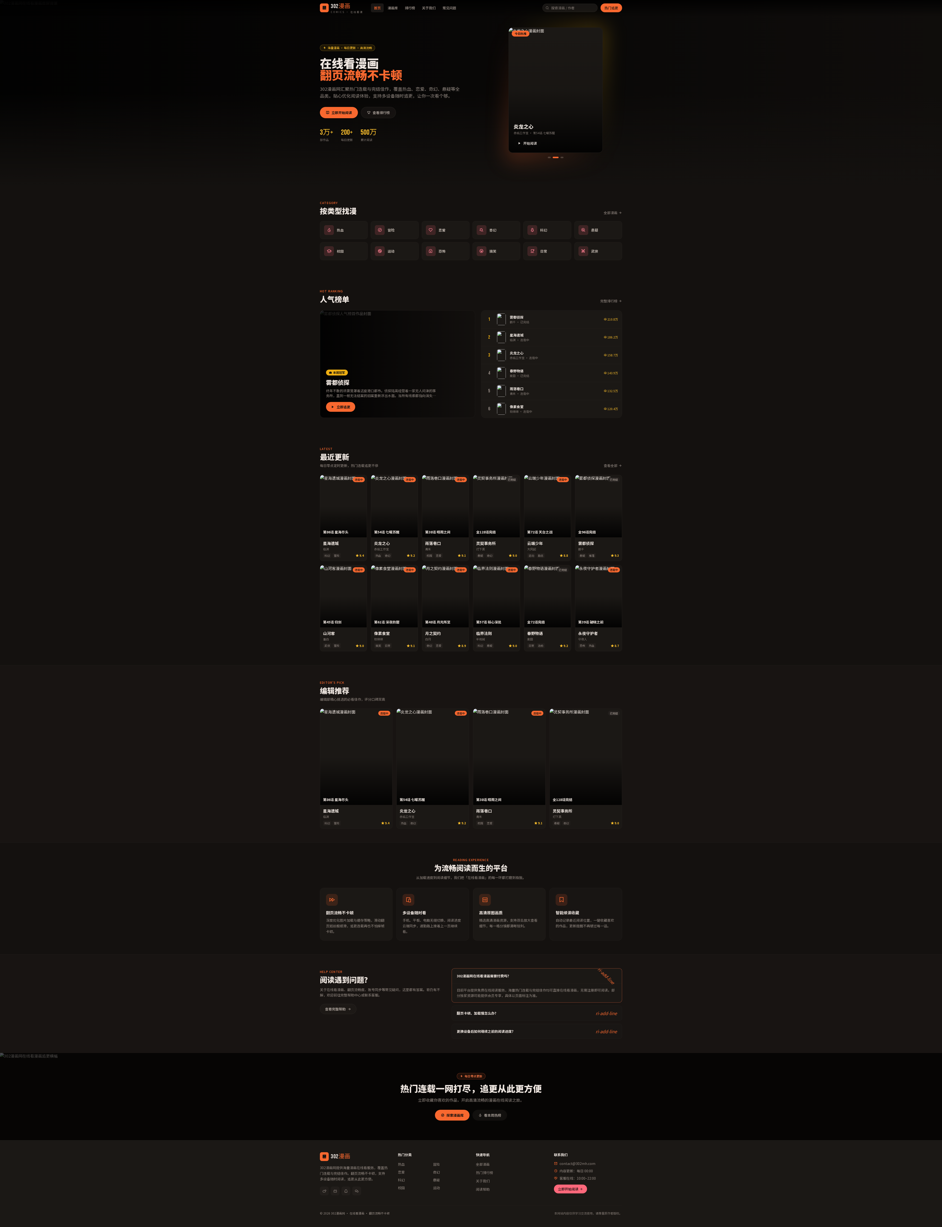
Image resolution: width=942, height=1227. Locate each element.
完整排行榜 (608, 300)
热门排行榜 (484, 1172)
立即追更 (343, 406)
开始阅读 (530, 143)
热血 (401, 1164)
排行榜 (410, 7)
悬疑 (436, 1179)
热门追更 (611, 7)
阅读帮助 (483, 1189)
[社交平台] (324, 1191)
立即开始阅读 (341, 112)
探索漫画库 (455, 1115)
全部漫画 (610, 212)
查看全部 (610, 465)
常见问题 (449, 7)
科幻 (401, 1179)
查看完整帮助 (335, 1009)
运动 (436, 1187)
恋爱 (401, 1172)
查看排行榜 (381, 112)
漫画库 (393, 7)
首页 (377, 7)
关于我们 (429, 7)
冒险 (436, 1164)
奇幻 (436, 1172)
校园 (401, 1187)
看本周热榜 (492, 1115)
